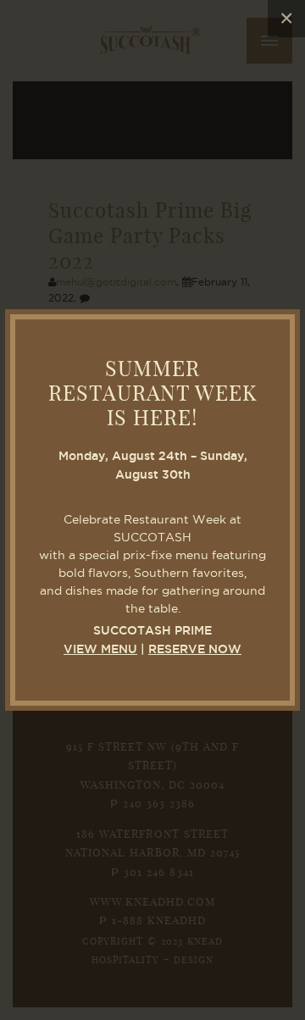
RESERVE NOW (194, 650)
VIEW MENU (100, 650)
